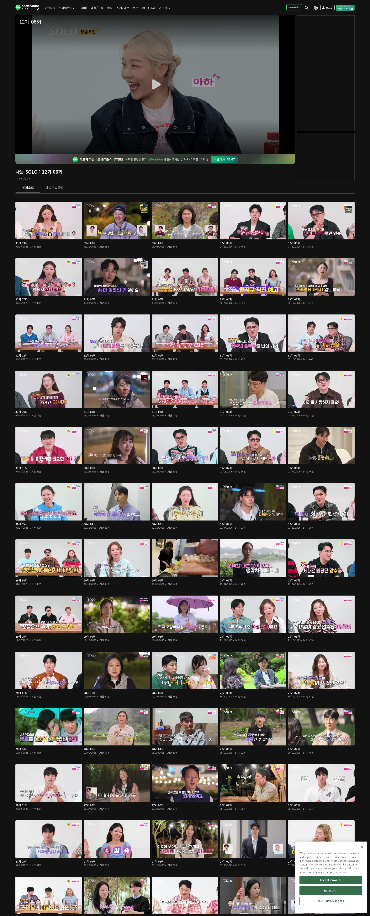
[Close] (362, 847)
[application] (155, 84)
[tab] (28, 188)
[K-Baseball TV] (294, 7)
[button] (155, 84)
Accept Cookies (331, 880)
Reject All (331, 890)
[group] (35, 145)
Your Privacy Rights (330, 901)
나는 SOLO (26, 171)
